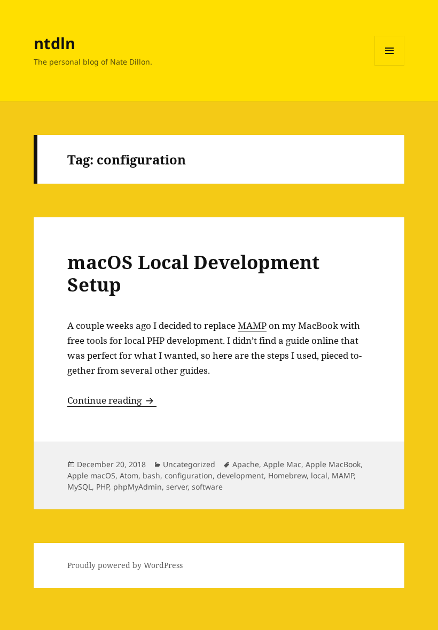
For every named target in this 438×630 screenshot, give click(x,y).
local (319, 475)
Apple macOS (91, 475)
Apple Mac (282, 464)
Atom (129, 475)
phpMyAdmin (137, 487)
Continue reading (112, 400)
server (176, 487)
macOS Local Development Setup (193, 273)
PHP (102, 487)
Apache (245, 464)
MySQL (79, 487)
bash (151, 475)
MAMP (252, 325)
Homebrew (287, 475)
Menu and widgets (389, 65)
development (240, 475)
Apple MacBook (333, 464)
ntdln (54, 43)
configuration (189, 475)
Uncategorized (189, 464)
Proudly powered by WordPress (125, 565)
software (207, 487)
